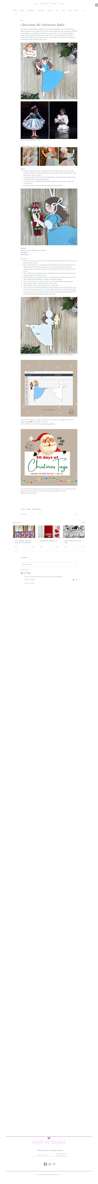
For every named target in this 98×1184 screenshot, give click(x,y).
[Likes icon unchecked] (25, 580)
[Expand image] (35, 120)
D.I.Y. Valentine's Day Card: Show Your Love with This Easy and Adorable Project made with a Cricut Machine (23, 541)
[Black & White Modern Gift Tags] (74, 531)
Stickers (70, 10)
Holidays (28, 509)
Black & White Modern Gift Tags (73, 541)
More (76, 10)
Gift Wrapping (30, 10)
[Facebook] (45, 1164)
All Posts (15, 10)
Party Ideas (50, 10)
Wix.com (58, 1174)
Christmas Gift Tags (36, 509)
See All (83, 522)
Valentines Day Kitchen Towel (48, 541)
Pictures (63, 10)
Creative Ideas (40, 10)
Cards (57, 10)
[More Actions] (76, 573)
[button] (83, 10)
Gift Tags (22, 10)
